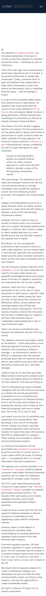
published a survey (10, 270)
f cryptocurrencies (25, 53)
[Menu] (41, 6)
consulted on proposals (29, 449)
